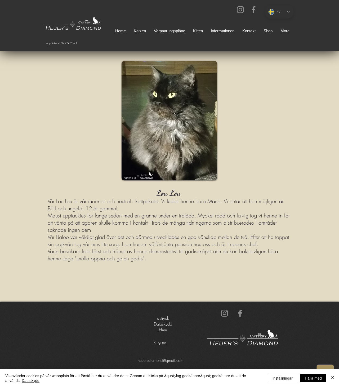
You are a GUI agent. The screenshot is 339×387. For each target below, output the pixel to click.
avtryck (163, 318)
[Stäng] (332, 378)
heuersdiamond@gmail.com (160, 360)
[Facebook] (253, 9)
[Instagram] (240, 9)
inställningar (283, 378)
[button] (222, 31)
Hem (163, 330)
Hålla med (313, 378)
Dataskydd (163, 324)
